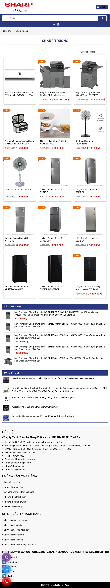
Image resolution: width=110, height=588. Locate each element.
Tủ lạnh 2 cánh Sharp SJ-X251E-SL (52, 191)
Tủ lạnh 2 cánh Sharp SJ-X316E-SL (87, 191)
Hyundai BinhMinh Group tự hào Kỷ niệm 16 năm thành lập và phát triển (43, 416)
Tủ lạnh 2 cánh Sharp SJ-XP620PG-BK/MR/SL (52, 288)
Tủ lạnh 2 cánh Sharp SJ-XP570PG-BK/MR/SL (17, 288)
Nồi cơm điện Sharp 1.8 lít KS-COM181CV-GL (54, 142)
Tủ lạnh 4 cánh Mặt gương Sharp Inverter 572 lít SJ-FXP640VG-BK (87, 288)
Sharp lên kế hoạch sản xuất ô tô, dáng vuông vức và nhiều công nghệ (42, 397)
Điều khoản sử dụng (13, 507)
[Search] (102, 18)
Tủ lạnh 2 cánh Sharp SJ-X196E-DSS (52, 239)
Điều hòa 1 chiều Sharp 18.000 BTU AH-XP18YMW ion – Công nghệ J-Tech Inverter (19, 93)
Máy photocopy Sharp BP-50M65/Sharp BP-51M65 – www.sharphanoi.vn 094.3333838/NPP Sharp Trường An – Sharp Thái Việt (88, 93)
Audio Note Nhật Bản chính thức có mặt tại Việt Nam (35, 407)
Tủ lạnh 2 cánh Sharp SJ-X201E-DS (87, 239)
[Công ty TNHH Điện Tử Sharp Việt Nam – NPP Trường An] (17, 7)
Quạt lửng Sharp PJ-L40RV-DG (19, 189)
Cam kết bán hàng (12, 482)
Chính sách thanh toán (14, 525)
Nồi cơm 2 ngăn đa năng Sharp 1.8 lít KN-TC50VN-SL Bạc (19, 142)
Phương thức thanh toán (15, 497)
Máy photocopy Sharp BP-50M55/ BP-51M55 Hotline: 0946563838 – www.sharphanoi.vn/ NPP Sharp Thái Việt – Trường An (55, 93)
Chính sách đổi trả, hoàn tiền (16, 530)
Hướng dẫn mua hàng (13, 487)
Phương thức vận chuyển (15, 502)
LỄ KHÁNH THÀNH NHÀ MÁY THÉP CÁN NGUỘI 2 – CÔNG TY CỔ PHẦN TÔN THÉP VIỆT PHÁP (53, 378)
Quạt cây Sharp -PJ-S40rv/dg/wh (84, 142)
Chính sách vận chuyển (14, 535)
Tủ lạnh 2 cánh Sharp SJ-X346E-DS (17, 239)
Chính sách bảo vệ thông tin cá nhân (20, 544)
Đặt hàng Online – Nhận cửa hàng (19, 492)
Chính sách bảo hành (13, 540)
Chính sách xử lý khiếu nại (15, 520)
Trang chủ (6, 31)
